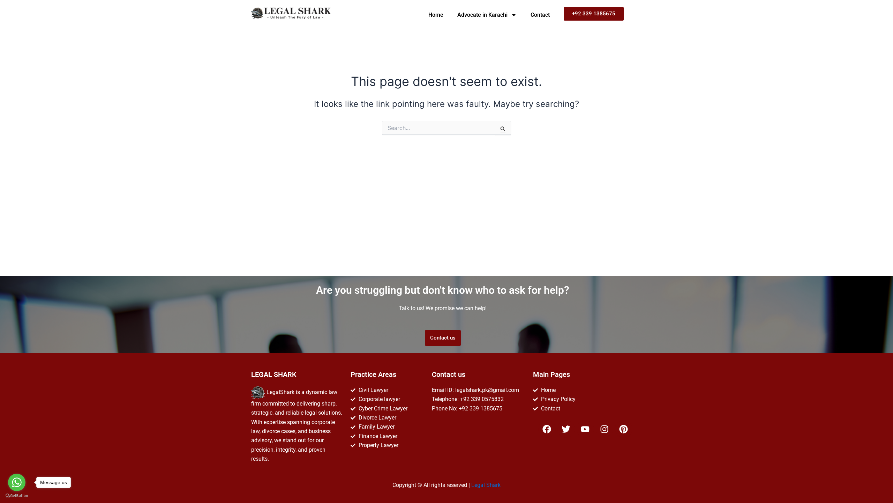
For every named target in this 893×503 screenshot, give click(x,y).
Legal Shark (486, 485)
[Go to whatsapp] (16, 482)
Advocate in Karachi (482, 15)
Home (435, 15)
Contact (540, 15)
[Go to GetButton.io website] (17, 496)
